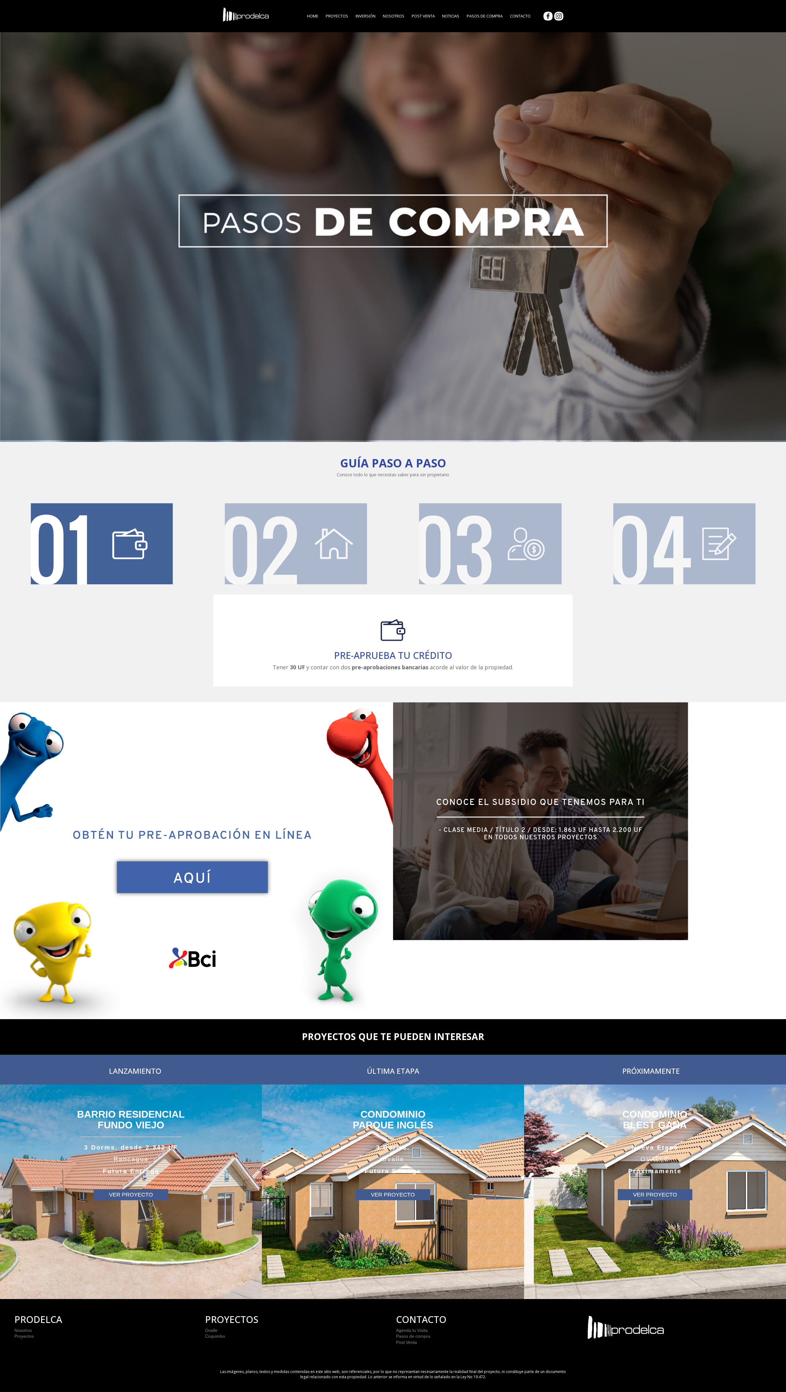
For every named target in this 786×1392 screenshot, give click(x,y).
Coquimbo (215, 1336)
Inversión (365, 16)
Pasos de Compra (485, 16)
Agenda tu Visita (412, 1330)
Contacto (520, 16)
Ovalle (211, 1330)
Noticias (450, 16)
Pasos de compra (413, 1336)
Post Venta (423, 16)
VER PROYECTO (131, 1195)
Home (312, 16)
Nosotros (393, 16)
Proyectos (337, 16)
